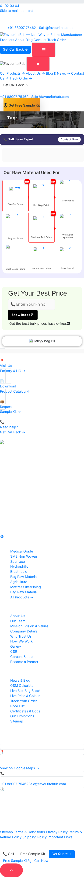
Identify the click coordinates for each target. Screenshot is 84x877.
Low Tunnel (67, 268)
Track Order (56, 40)
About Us (35, 73)
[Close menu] (38, 64)
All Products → (21, 597)
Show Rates (21, 315)
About (20, 40)
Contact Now (69, 139)
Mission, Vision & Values (29, 626)
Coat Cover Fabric (15, 269)
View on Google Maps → (19, 768)
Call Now (41, 861)
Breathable (18, 572)
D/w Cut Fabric (15, 204)
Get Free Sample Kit (24, 105)
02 (7, 6)
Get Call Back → (15, 85)
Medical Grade (21, 551)
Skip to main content (16, 11)
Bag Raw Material (23, 577)
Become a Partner (24, 662)
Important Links (60, 837)
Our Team (17, 621)
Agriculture (18, 582)
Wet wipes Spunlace (67, 236)
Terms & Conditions (29, 832)
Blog (29, 40)
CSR (13, 651)
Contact (40, 40)
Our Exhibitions (22, 716)
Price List (17, 706)
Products (7, 40)
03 (12, 6)
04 (17, 6)
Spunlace (17, 561)
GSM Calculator (22, 686)
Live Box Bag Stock (25, 691)
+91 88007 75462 (21, 28)
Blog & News (58, 73)
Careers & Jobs (22, 657)
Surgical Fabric (15, 238)
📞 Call (8, 854)
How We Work (21, 641)
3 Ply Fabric (67, 200)
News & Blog (20, 680)
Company (11, 606)
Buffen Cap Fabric (41, 268)
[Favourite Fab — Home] (41, 35)
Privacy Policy (57, 832)
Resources (12, 670)
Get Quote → (62, 854)
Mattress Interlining (25, 587)
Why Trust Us (21, 636)
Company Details (23, 631)
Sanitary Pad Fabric (41, 237)
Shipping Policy (34, 837)
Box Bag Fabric (41, 205)
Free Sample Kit (32, 854)
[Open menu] (44, 49)
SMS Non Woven (23, 556)
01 (2, 6)
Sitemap (16, 721)
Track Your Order (23, 701)
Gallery (15, 646)
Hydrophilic (19, 566)
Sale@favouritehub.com (58, 28)
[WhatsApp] (2, 536)
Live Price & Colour (25, 696)
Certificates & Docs (25, 711)
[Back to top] (11, 870)
